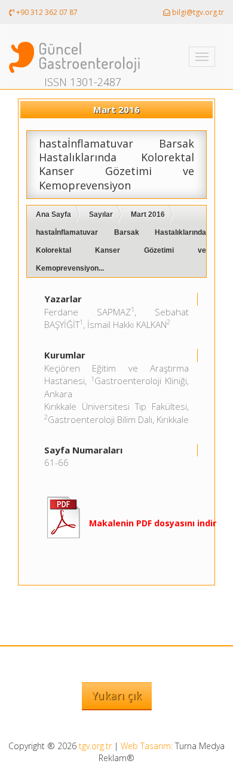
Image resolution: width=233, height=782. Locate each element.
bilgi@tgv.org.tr (197, 12)
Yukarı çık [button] (117, 695)
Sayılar (101, 214)
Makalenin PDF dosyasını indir (152, 523)
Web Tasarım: (147, 746)
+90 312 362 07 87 (46, 12)
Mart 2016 (148, 214)
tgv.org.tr (95, 746)
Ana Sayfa (53, 214)
